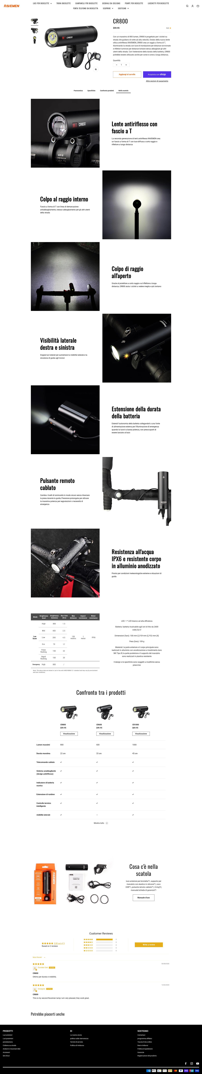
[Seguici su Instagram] (191, 1063)
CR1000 (135, 725)
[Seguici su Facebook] (185, 1063)
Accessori (6, 1052)
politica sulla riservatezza (79, 1038)
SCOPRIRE (107, 8)
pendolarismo (8, 1042)
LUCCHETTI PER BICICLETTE (158, 3)
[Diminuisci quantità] (116, 65)
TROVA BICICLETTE (63, 3)
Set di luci (6, 1056)
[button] (88, 939)
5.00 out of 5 (59, 943)
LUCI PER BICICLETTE (41, 3)
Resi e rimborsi (142, 1045)
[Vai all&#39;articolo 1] (34, 21)
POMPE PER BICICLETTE (134, 3)
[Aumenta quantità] (126, 65)
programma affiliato (144, 1038)
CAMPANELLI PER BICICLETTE (86, 3)
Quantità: (117, 60)
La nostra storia (76, 1035)
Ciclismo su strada (9, 1045)
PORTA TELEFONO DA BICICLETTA (85, 8)
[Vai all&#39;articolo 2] (34, 31)
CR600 (99, 725)
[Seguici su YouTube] (197, 1063)
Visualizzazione (69, 734)
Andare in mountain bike (11, 1049)
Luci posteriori (8, 1038)
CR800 (63, 725)
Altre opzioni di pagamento (157, 81)
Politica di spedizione (145, 1049)
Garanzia (140, 1052)
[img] (38, 964)
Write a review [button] (149, 945)
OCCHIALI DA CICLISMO (111, 3)
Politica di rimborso (77, 1045)
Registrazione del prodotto (147, 1056)
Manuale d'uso (143, 898)
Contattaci (141, 1035)
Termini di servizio (76, 1042)
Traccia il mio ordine (144, 1042)
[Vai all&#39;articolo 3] (34, 40)
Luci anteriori (7, 1035)
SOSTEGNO (122, 8)
